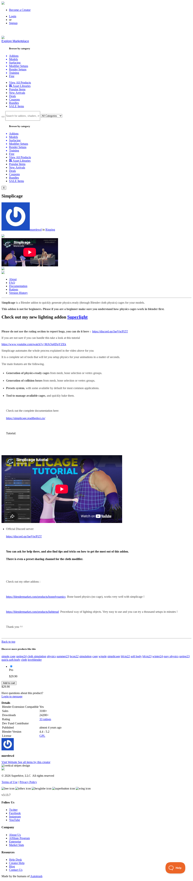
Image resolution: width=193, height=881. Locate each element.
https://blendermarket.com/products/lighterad (32, 611)
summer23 (63, 656)
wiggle (103, 656)
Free (11, 76)
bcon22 (74, 656)
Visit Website (10, 762)
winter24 (157, 656)
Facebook (15, 813)
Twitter (13, 809)
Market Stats (16, 845)
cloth (24, 659)
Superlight (77, 317)
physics (51, 656)
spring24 (21, 656)
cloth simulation (36, 656)
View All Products (20, 82)
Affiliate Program (19, 838)
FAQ (12, 282)
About (13, 279)
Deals (12, 96)
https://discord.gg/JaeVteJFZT (110, 331)
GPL (42, 735)
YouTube (14, 820)
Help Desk (15, 859)
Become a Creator (20, 9)
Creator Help (17, 863)
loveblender (35, 659)
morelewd (36, 229)
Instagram (15, 816)
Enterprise (15, 841)
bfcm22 (125, 656)
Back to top (8, 641)
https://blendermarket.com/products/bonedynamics (36, 596)
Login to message (12, 696)
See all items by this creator (34, 762)
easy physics (171, 656)
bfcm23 (147, 656)
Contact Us (15, 869)
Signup (13, 23)
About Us (15, 834)
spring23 (184, 656)
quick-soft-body (11, 659)
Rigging (50, 229)
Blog (12, 866)
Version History (18, 292)
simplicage (113, 656)
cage (95, 656)
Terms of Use (10, 782)
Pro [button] (11, 669)
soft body (136, 656)
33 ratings (45, 719)
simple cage (8, 656)
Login (12, 16)
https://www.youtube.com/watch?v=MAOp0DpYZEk (34, 344)
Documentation (18, 286)
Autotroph (36, 876)
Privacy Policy (28, 782)
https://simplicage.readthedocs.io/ (25, 418)
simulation (85, 656)
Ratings (13, 289)
